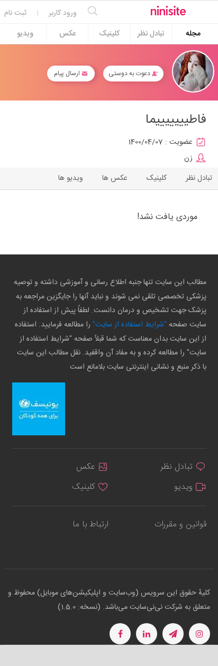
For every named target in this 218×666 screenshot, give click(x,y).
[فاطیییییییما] (193, 72)
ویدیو (25, 34)
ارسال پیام (67, 73)
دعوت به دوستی (130, 73)
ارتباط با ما (90, 524)
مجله (193, 34)
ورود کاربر (63, 13)
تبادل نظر (151, 34)
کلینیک (109, 34)
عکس (67, 34)
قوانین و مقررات (180, 524)
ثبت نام (15, 13)
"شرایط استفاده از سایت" (128, 324)
